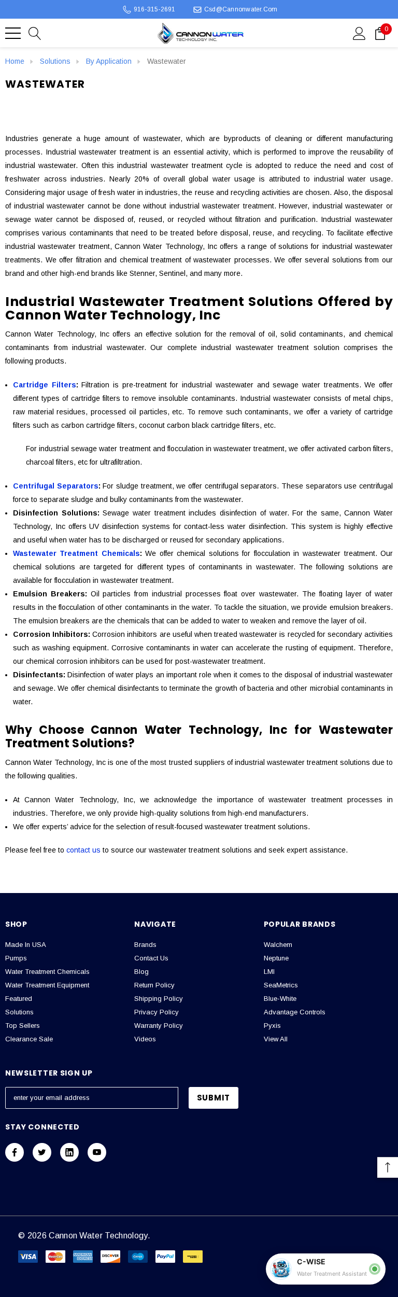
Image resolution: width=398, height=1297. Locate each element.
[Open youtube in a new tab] (97, 1152)
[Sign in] (359, 32)
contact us (83, 850)
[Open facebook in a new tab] (14, 1152)
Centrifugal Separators (55, 486)
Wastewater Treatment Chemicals (76, 553)
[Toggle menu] (13, 33)
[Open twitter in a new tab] (42, 1152)
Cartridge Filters (44, 385)
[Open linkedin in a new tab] (69, 1152)
